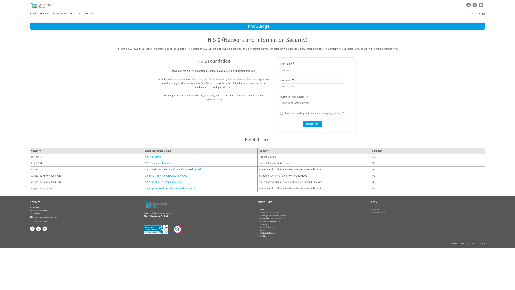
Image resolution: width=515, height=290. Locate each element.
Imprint (376, 210)
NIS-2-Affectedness (267, 227)
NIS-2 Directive (153, 157)
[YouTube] (474, 5)
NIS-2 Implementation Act (158, 163)
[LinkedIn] (468, 5)
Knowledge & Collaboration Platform (274, 216)
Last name (287, 80)
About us (263, 230)
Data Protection (379, 213)
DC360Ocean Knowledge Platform (272, 218)
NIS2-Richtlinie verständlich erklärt (164, 182)
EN (483, 13)
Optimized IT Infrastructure (270, 221)
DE (479, 13)
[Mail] (481, 5)
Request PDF (312, 123)
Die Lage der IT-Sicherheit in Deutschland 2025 (170, 188)
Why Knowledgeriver (267, 233)
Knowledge (264, 224)
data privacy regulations (328, 113)
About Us (75, 13)
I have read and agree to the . (314, 113)
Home (33, 13)
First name (287, 64)
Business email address (294, 97)
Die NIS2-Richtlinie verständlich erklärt (166, 175)
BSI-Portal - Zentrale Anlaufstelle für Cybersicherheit (173, 169)
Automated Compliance (269, 213)
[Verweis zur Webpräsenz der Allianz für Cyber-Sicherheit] (156, 229)
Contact (88, 13)
